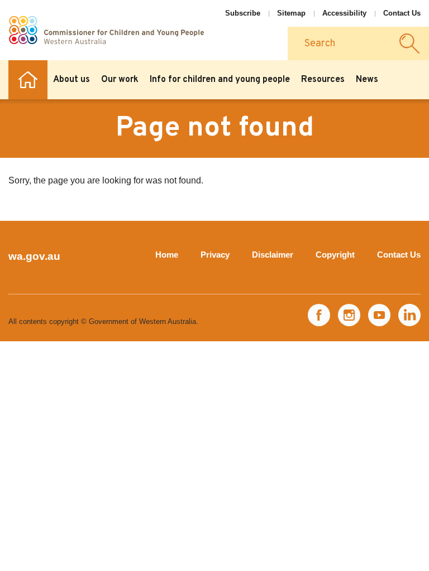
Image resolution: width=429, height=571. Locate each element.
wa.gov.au (34, 256)
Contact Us (402, 13)
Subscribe (242, 13)
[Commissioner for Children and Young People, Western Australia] (106, 30)
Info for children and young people (220, 79)
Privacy (215, 254)
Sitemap (291, 13)
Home (27, 79)
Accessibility (344, 13)
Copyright (335, 254)
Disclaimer (272, 254)
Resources (323, 79)
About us (71, 79)
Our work (120, 79)
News (367, 79)
